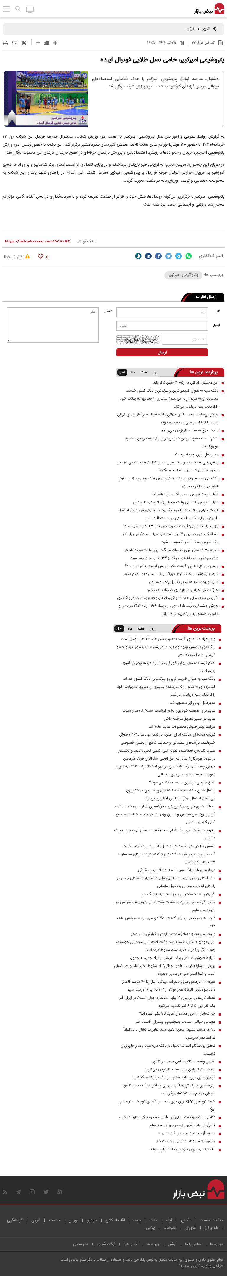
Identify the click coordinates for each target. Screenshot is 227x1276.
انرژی (206, 29)
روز (155, 372)
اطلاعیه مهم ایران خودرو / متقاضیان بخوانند (182, 1149)
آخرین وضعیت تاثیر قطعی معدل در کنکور (184, 1061)
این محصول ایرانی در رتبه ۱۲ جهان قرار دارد (185, 382)
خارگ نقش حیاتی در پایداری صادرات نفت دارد (182, 590)
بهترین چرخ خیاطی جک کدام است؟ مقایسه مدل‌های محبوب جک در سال (164, 834)
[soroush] (138, 256)
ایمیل (216, 325)
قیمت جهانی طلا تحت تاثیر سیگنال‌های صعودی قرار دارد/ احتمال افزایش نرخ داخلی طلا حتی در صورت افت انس (168, 514)
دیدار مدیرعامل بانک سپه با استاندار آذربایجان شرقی (176, 870)
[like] (40, 256)
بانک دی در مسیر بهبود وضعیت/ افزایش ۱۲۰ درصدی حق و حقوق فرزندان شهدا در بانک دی (168, 482)
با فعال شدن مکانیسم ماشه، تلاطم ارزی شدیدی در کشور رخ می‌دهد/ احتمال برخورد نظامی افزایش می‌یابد (170, 794)
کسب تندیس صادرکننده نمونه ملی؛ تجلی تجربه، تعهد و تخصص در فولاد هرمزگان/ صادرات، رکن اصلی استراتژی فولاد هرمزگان (166, 754)
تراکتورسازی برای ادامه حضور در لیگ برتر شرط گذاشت (174, 1077)
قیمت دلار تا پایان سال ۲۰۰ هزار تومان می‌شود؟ (180, 1069)
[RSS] (5, 1192)
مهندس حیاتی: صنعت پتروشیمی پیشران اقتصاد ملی (174, 1021)
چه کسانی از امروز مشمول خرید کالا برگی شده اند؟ (177, 1014)
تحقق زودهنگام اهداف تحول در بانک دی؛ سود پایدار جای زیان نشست (168, 1049)
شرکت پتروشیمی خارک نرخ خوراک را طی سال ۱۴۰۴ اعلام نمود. (170, 574)
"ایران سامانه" (189, 1266)
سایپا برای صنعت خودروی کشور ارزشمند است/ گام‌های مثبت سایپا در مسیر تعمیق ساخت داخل (168, 715)
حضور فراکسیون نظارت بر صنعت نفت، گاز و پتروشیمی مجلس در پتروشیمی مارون (165, 906)
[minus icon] (38, 42)
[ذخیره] (24, 43)
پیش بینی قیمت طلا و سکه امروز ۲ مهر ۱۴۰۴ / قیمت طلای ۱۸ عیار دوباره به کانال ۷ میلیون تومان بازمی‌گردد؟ (167, 466)
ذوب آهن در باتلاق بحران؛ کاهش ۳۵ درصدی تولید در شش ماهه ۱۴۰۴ (166, 922)
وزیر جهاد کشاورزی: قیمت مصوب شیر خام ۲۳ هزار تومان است (171, 526)
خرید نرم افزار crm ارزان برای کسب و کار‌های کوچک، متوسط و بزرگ (167, 1105)
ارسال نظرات (206, 297)
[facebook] (158, 256)
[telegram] (178, 256)
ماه (133, 372)
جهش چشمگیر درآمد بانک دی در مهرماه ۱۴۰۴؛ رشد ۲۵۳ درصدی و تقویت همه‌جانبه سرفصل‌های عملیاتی (168, 610)
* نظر (109, 311)
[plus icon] (55, 42)
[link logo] (209, 9)
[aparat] (60, 1192)
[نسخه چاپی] (5, 43)
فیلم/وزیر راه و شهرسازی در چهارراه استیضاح (182, 1125)
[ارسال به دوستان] (14, 43)
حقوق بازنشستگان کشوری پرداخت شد (185, 1141)
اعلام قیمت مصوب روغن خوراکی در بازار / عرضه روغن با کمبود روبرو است (171, 442)
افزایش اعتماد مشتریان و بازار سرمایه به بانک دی (178, 894)
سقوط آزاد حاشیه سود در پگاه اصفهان (187, 1133)
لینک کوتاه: (86, 241)
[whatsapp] (188, 256)
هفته (144, 372)
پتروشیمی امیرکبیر (183, 274)
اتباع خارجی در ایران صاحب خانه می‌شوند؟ (182, 782)
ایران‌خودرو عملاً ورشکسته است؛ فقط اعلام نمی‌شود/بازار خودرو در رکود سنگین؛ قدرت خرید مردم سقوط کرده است (165, 946)
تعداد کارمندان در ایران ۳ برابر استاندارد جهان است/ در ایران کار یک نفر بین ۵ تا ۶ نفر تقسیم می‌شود (170, 538)
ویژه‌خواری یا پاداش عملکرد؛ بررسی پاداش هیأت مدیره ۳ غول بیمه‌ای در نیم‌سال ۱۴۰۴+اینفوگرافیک (168, 1089)
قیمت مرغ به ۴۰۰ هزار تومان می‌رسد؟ (190, 430)
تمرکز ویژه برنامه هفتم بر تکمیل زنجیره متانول (183, 582)
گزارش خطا (14, 257)
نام (218, 311)
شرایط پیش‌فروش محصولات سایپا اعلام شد (185, 494)
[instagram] (32, 1192)
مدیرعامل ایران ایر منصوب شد (195, 454)
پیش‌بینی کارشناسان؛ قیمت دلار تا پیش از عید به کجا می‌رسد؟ (171, 566)
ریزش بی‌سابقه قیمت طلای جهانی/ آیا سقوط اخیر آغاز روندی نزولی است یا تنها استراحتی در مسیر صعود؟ (167, 418)
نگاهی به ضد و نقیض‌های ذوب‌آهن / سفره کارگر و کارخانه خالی (167, 1117)
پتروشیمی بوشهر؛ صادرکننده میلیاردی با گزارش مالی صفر (173, 934)
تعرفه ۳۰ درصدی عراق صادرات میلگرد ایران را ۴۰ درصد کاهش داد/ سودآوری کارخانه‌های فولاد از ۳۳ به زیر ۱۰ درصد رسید (170, 554)
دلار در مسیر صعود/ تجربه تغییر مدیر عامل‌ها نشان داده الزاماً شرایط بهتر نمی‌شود (169, 1033)
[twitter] (168, 256)
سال (122, 372)
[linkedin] (148, 256)
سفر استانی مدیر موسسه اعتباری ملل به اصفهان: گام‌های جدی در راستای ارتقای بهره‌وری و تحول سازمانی (166, 882)
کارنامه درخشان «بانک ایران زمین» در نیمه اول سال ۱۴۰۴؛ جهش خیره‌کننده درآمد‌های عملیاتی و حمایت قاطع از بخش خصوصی (167, 738)
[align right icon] (46, 42)
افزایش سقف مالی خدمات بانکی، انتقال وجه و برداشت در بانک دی (167, 598)
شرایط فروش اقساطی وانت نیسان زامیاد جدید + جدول (175, 502)
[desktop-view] (30, 9)
